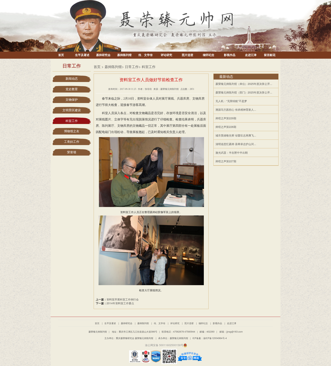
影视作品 (229, 55)
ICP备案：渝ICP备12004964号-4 (210, 338)
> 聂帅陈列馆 (112, 66)
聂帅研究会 (103, 55)
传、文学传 (145, 55)
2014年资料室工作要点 (120, 303)
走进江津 (250, 55)
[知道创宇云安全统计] (190, 356)
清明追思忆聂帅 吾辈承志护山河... (235, 144)
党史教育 (72, 89)
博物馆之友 (71, 131)
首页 (61, 55)
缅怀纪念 (208, 55)
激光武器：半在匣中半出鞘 (231, 152)
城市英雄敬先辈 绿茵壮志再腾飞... (235, 135)
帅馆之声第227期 (225, 161)
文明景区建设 (71, 110)
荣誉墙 (71, 152)
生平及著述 (82, 55)
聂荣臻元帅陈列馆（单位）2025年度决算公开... (243, 84)
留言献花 (269, 55)
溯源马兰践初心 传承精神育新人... (235, 109)
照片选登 (187, 55)
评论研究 (166, 55)
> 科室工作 (147, 66)
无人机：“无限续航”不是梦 (231, 101)
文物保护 (72, 99)
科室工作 (72, 121)
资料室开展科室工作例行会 (123, 299)
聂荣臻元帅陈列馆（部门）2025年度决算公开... (243, 92)
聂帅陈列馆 (124, 55)
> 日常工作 (130, 66)
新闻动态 (72, 78)
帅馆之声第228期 (225, 127)
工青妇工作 (71, 141)
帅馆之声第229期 (225, 118)
